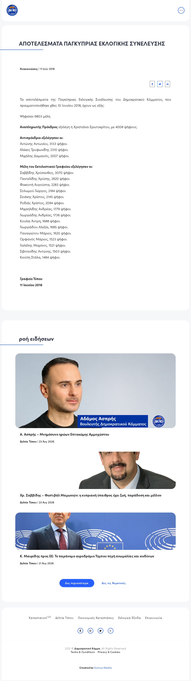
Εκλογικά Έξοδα (129, 618)
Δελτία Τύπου (64, 618)
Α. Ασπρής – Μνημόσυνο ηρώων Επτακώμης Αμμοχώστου (64, 434)
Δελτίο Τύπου (28, 441)
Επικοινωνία (153, 618)
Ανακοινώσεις (29, 69)
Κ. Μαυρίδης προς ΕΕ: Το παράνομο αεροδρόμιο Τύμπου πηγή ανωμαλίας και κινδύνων (87, 556)
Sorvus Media (103, 667)
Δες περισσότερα (77, 583)
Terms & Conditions (83, 652)
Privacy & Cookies (109, 652)
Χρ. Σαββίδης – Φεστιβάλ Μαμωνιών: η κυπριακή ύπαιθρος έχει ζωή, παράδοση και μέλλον (90, 495)
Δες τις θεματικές (114, 583)
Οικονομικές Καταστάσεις (96, 618)
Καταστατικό (40, 617)
